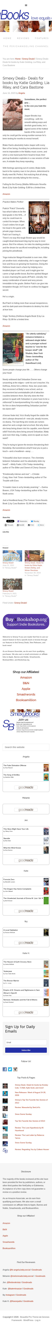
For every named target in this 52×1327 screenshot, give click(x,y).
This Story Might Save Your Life (16, 829)
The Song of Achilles (11, 775)
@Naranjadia (16, 1301)
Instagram (10, 1295)
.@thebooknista (13, 1282)
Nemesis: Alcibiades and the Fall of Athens (20, 1000)
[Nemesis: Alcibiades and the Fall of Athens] (46, 1005)
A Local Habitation (10, 930)
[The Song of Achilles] (46, 780)
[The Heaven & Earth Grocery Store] (46, 967)
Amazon (6, 194)
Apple (26, 689)
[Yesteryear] (46, 977)
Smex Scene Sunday (23, 1114)
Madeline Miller (9, 777)
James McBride (9, 964)
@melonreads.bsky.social (21, 1276)
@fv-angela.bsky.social (20, 1270)
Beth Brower (8, 900)
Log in (38, 1320)
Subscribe (26, 1050)
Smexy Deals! (8, 563)
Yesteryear (7, 971)
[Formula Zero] (46, 885)
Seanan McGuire (10, 932)
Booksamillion (26, 700)
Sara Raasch (9, 767)
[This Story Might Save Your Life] (46, 834)
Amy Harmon (8, 850)
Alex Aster (8, 840)
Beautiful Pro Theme (29, 1317)
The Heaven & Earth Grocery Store (17, 962)
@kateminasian (15, 1289)
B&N (26, 683)
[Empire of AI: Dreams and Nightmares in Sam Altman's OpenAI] (46, 996)
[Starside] (46, 844)
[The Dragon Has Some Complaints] (46, 894)
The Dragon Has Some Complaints (17, 889)
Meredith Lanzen (10, 882)
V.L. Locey (8, 983)
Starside (6, 838)
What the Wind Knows (12, 848)
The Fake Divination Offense (14, 765)
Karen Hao (8, 995)
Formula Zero (8, 879)
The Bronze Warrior (11, 981)
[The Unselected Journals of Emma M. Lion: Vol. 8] (46, 904)
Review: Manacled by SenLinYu (27, 1107)
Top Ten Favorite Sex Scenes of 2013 (30, 1121)
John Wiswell (9, 891)
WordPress (28, 1320)
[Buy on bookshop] (26, 629)
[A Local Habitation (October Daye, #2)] (46, 936)
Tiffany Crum (8, 831)
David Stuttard (9, 1002)
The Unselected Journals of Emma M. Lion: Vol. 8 (23, 898)
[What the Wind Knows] (46, 853)
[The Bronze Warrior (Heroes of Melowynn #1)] (46, 986)
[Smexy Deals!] (12, 555)
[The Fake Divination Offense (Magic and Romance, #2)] (46, 771)
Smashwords (26, 694)
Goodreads (37, 1270)
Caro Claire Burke (10, 973)
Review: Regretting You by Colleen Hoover (32, 1149)
